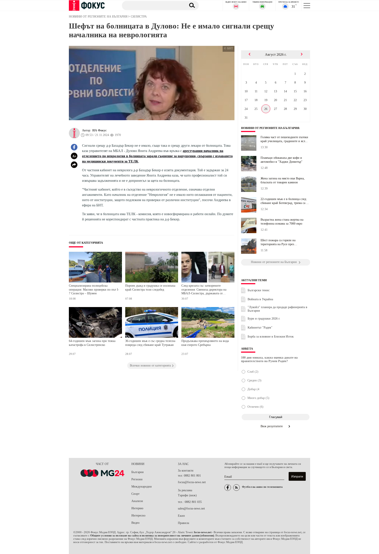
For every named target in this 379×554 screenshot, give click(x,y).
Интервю (137, 508)
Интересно (138, 515)
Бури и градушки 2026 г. (264, 318)
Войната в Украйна (260, 299)
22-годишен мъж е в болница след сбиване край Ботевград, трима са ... (285, 201)
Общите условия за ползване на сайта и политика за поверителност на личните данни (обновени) (152, 535)
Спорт (135, 493)
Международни (141, 486)
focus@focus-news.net (192, 482)
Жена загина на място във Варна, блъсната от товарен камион (283, 180)
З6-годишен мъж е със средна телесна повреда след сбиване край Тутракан (150, 343)
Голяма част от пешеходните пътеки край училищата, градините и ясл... (284, 139)
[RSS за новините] (236, 487)
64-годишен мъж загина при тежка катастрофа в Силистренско (92, 343)
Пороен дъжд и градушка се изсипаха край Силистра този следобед (150, 287)
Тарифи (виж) (187, 495)
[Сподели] (74, 164)
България (137, 472)
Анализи (137, 501)
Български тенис (259, 290)
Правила (183, 523)
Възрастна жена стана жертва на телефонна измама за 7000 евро (282, 221)
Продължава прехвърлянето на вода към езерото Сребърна (205, 343)
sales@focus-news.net (191, 508)
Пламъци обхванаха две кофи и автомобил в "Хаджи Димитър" (281, 159)
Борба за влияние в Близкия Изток (271, 336)
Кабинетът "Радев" (260, 327)
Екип (181, 515)
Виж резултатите (272, 426)
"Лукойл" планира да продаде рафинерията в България (277, 309)
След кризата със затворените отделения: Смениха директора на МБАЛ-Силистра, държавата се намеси (203, 290)
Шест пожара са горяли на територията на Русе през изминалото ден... (278, 242)
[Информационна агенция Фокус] (227, 487)
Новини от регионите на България (270, 128)
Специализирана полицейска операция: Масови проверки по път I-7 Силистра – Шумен (94, 289)
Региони (137, 479)
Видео (135, 522)
